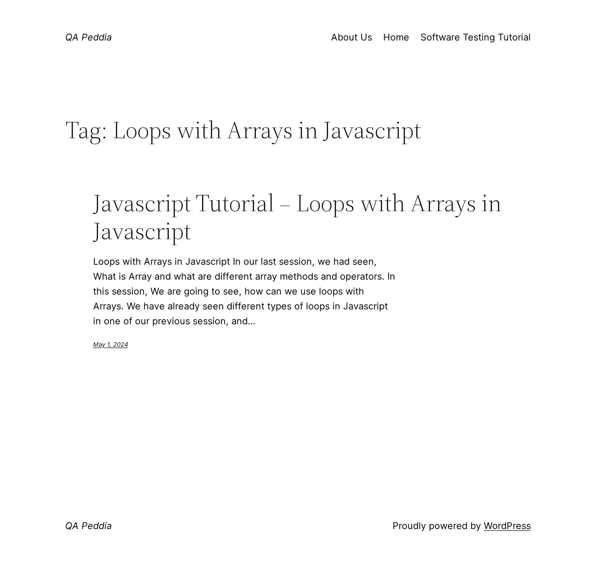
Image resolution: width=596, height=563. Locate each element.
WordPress (507, 525)
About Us (351, 37)
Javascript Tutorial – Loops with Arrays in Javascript (297, 217)
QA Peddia (88, 37)
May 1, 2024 (110, 344)
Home (396, 37)
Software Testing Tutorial (475, 37)
